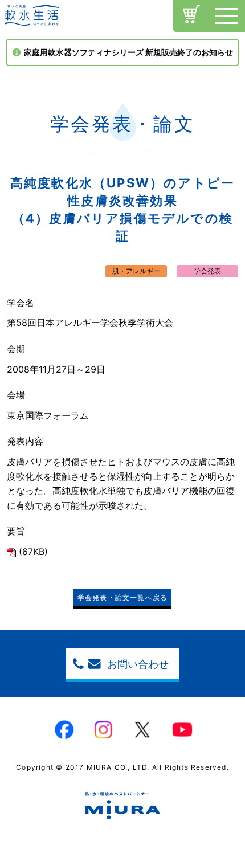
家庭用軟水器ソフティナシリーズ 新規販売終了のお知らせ (128, 52)
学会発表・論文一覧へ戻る (122, 597)
